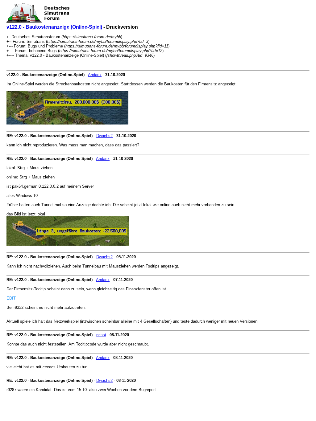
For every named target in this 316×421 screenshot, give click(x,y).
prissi (101, 335)
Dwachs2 (104, 135)
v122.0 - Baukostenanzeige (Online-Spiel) (54, 27)
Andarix (95, 74)
